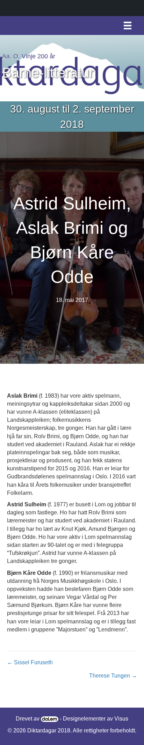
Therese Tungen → (113, 676)
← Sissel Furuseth (30, 662)
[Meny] (127, 25)
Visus (121, 719)
